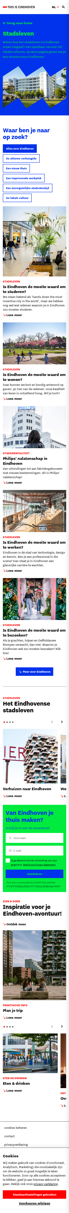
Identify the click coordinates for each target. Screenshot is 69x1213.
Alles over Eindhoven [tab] (20, 148)
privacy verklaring (45, 1184)
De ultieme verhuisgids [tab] (21, 158)
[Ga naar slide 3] (9, 722)
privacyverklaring (16, 1145)
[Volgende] (62, 722)
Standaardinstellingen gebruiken (34, 1194)
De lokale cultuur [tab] (17, 198)
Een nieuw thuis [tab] (16, 168)
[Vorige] (52, 722)
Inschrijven (34, 874)
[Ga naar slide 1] (4, 722)
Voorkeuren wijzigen (34, 1203)
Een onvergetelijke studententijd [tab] (27, 188)
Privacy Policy (22, 886)
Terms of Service (44, 886)
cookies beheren (15, 1128)
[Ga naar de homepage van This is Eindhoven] (19, 7)
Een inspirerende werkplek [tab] (23, 178)
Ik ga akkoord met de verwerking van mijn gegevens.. (34, 862)
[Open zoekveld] (63, 7)
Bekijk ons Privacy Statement (39, 864)
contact (9, 1136)
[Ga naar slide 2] (7, 722)
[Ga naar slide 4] (12, 722)
